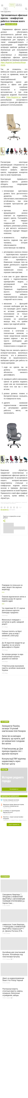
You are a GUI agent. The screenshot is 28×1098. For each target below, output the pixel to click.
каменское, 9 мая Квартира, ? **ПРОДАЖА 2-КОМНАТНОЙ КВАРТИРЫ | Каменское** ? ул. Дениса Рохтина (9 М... (13, 927)
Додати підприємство (14, 824)
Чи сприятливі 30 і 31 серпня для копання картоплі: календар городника (13, 610)
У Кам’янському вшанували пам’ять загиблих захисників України (13, 668)
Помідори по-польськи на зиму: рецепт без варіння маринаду (12, 587)
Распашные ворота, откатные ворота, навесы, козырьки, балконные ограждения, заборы (12, 992)
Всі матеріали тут (14, 789)
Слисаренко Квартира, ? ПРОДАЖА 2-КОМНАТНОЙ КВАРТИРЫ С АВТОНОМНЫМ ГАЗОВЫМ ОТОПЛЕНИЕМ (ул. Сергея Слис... (13, 898)
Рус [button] (6, 8)
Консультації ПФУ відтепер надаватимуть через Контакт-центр (14, 761)
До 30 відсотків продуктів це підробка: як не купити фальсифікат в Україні (13, 645)
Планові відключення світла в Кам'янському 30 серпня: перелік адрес (14, 599)
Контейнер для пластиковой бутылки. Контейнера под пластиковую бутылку (13, 954)
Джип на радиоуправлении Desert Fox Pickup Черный (13, 979)
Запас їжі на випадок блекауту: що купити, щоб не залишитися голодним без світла (13, 740)
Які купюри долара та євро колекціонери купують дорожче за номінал (12, 656)
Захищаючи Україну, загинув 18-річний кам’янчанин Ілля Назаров (14, 728)
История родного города (13, 779)
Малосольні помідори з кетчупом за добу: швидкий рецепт (13, 622)
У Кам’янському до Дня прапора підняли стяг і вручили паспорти (12, 751)
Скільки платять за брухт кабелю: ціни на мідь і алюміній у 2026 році (12, 633)
